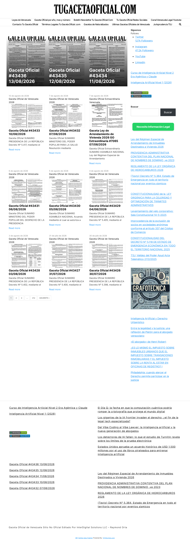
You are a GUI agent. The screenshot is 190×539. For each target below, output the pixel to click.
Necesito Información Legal (153, 126)
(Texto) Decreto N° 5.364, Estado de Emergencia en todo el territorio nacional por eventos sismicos (152, 180)
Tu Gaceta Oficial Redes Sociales (131, 20)
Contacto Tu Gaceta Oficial (25, 24)
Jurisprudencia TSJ (162, 24)
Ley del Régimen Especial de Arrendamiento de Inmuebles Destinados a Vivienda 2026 (148, 143)
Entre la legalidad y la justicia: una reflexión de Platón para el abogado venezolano (152, 332)
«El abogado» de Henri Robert (148, 341)
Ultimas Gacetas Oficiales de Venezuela (131, 24)
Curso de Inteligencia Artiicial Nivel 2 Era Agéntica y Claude (48, 407)
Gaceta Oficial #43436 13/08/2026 (32, 464)
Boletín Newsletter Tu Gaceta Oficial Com (93, 20)
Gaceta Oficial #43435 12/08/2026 (32, 470)
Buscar (134, 106)
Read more (14, 149)
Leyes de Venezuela (21, 20)
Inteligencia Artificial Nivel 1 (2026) (151, 82)
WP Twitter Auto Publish (84, 538)
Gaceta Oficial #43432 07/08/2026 (32, 488)
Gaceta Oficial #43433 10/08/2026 (32, 482)
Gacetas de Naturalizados (96, 24)
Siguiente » (44, 298)
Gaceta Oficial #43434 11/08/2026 (31, 476)
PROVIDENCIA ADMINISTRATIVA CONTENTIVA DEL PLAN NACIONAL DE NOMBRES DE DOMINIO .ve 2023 (152, 156)
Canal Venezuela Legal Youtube (166, 20)
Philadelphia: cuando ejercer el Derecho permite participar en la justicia (150, 376)
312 (33, 298)
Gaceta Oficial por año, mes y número (52, 20)
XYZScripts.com (109, 538)
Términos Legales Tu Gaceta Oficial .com (61, 24)
